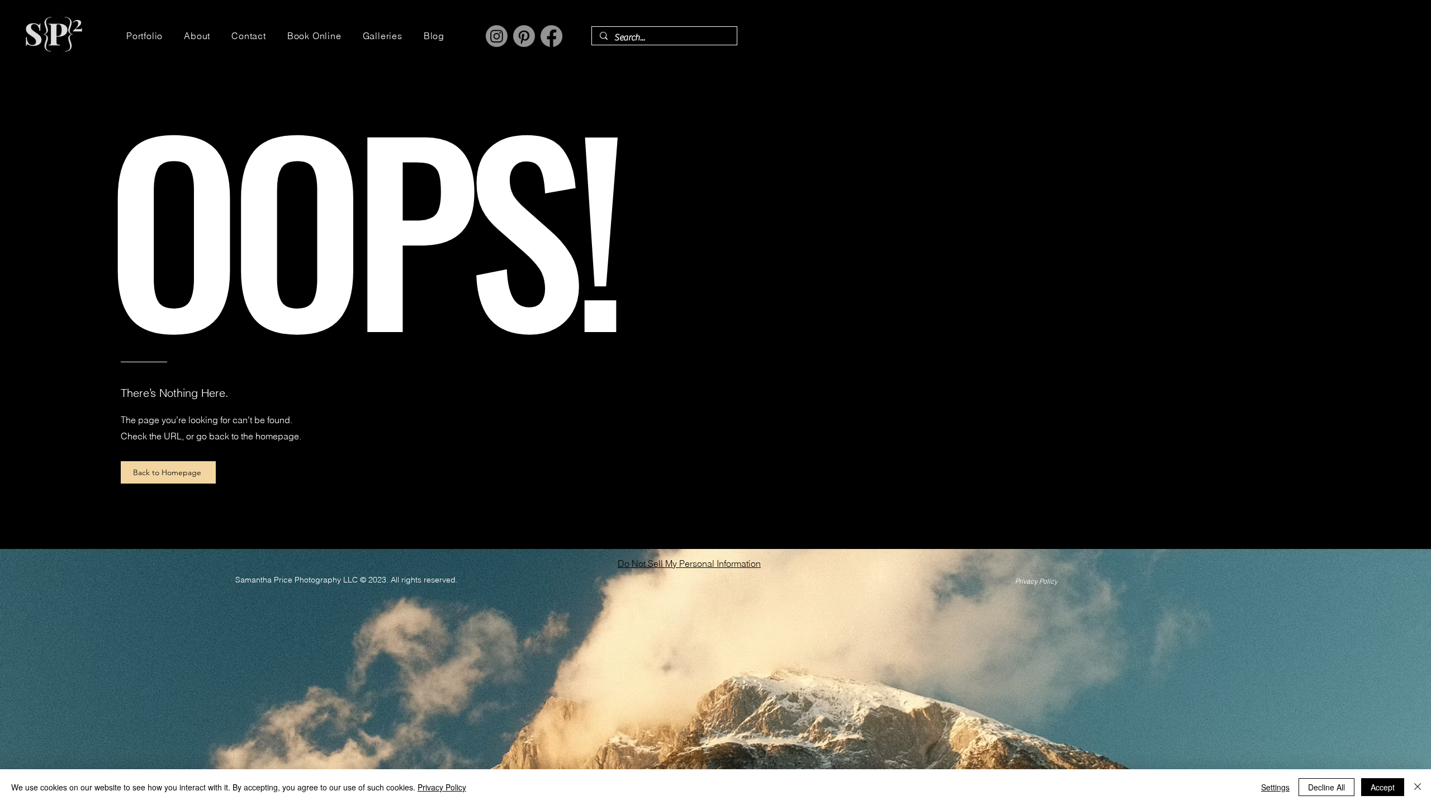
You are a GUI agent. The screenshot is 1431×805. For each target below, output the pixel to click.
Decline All (1326, 787)
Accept (1383, 787)
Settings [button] (1275, 787)
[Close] (1417, 787)
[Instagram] (497, 36)
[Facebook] (551, 36)
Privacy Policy (442, 787)
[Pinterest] (524, 36)
